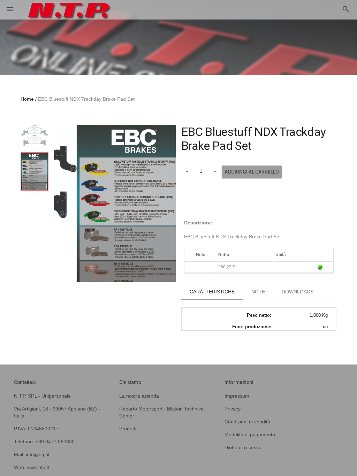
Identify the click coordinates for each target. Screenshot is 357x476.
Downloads (297, 291)
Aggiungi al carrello (252, 172)
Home (27, 99)
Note (258, 291)
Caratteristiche (212, 291)
